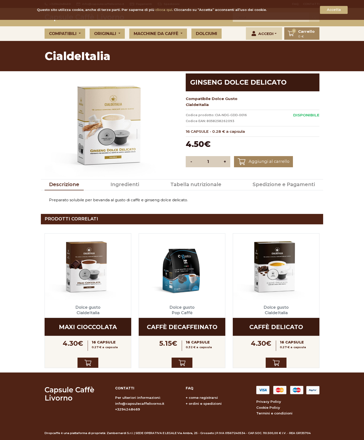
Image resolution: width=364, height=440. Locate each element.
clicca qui (163, 10)
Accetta (334, 9)
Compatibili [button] (63, 33)
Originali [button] (105, 33)
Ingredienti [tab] (124, 184)
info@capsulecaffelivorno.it (139, 404)
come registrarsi (203, 398)
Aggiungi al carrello (268, 161)
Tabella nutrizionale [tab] (195, 184)
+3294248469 (127, 409)
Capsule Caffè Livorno (69, 393)
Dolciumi (206, 33)
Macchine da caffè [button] (157, 33)
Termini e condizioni (274, 413)
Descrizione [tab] (64, 184)
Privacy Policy (268, 402)
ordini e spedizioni (205, 404)
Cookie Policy (268, 407)
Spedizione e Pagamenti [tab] (284, 184)
